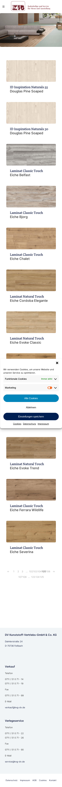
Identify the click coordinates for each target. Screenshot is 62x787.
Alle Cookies (31, 398)
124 (38, 576)
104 (40, 571)
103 (35, 571)
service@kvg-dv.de (15, 761)
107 (20, 576)
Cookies (17, 423)
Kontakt (52, 780)
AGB (34, 780)
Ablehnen (31, 407)
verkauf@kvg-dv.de (15, 707)
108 (24, 576)
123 (33, 576)
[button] (57, 363)
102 (31, 571)
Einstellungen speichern (31, 416)
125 (42, 576)
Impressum (43, 423)
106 (48, 571)
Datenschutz (29, 423)
